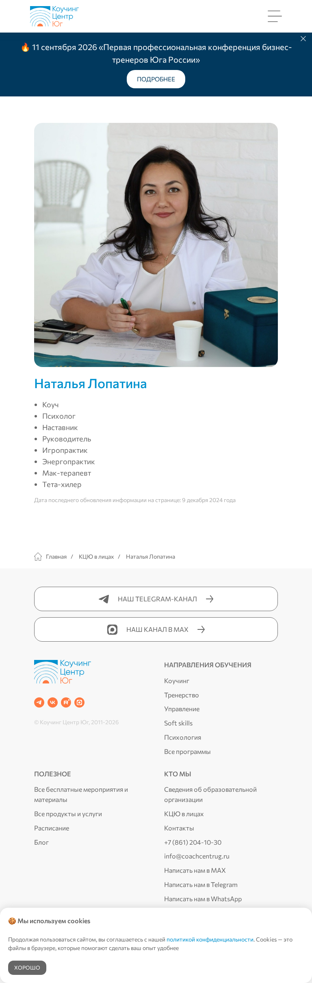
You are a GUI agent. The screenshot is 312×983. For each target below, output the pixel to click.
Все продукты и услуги (68, 813)
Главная (56, 556)
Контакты (179, 828)
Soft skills (178, 723)
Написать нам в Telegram (201, 884)
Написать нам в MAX (195, 870)
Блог (41, 842)
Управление (181, 708)
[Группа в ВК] (53, 702)
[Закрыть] (303, 39)
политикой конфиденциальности (210, 939)
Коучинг (176, 680)
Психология (182, 737)
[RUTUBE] (66, 702)
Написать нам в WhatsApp (203, 898)
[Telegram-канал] (39, 702)
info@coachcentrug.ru (197, 856)
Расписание (51, 828)
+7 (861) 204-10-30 (192, 842)
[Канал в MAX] (79, 702)
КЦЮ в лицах (96, 556)
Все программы (187, 751)
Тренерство (181, 695)
